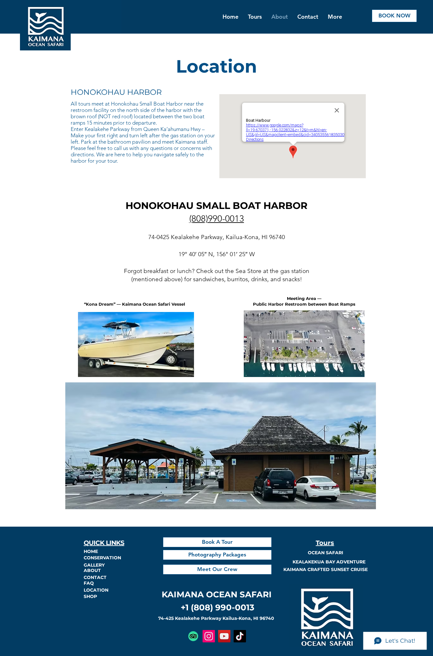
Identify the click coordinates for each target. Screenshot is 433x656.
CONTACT (95, 577)
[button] (308, 17)
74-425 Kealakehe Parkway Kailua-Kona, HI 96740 (216, 618)
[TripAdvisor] (193, 636)
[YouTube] (224, 636)
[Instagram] (209, 636)
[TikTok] (240, 636)
